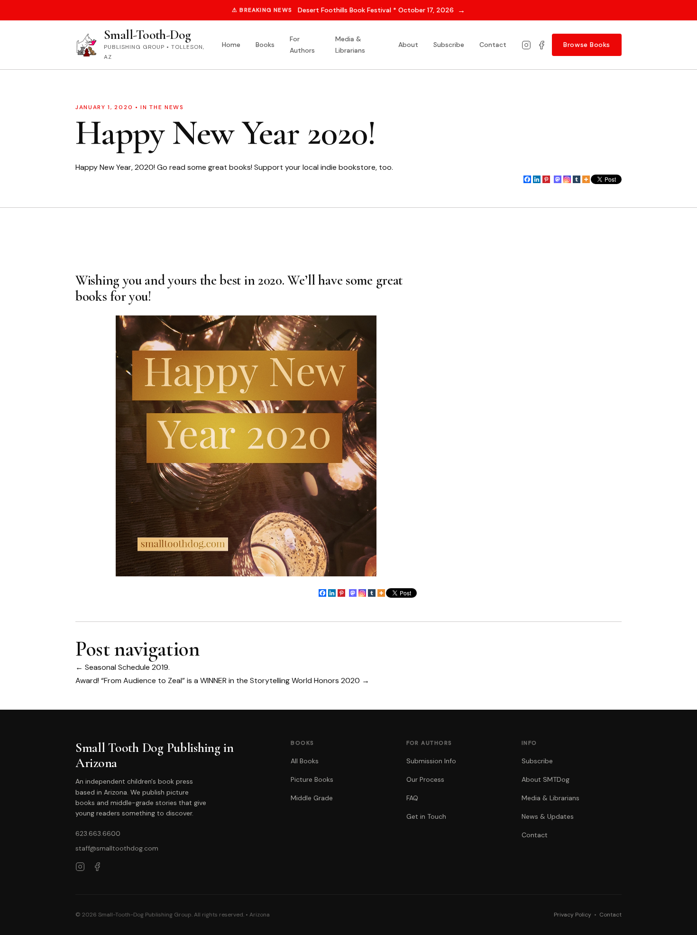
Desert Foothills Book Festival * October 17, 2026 (381, 10)
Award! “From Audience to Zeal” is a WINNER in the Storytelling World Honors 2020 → (222, 680)
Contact (492, 44)
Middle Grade (312, 798)
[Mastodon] (557, 179)
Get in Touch (426, 816)
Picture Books (312, 779)
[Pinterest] (546, 179)
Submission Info (431, 761)
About (408, 44)
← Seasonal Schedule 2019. (122, 667)
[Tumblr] (576, 179)
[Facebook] (541, 45)
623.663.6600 (97, 833)
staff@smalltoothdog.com (116, 848)
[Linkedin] (537, 179)
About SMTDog (545, 779)
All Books (305, 761)
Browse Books (586, 44)
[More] (586, 179)
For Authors (302, 45)
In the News (161, 107)
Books (265, 44)
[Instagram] (526, 45)
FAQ (412, 798)
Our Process (425, 779)
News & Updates (548, 816)
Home (231, 44)
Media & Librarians (350, 45)
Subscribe (448, 44)
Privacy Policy (572, 914)
